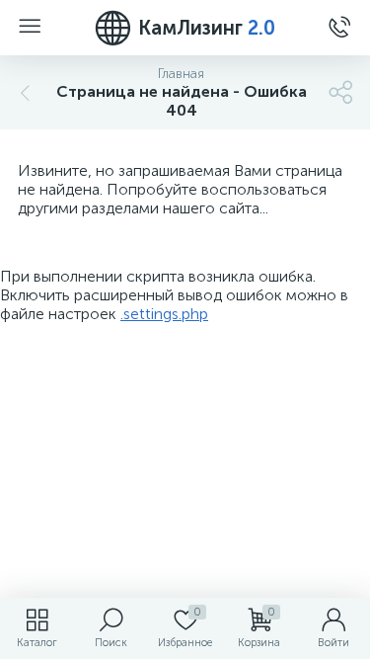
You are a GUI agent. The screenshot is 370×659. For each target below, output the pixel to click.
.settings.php (164, 313)
